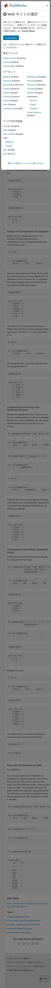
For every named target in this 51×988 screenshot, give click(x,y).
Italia (5, 104)
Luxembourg (8, 108)
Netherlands (32, 77)
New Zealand (9, 134)
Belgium (6, 77)
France (6, 96)
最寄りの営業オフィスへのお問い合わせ (25, 163)
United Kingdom (34, 112)
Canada (6, 62)
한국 (5, 154)
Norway (30, 81)
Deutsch (33, 100)
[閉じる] (47, 6)
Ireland (6, 100)
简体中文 (10, 142)
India (5, 130)
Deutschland (8, 85)
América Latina (10, 58)
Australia (7, 126)
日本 (5, 150)
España (6, 88)
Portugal (31, 88)
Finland (6, 92)
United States (9, 66)
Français (33, 108)
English (32, 104)
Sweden (30, 92)
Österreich (31, 85)
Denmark (7, 81)
